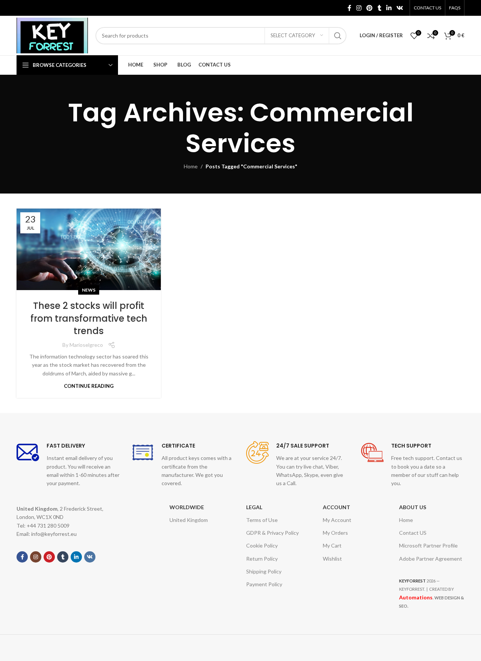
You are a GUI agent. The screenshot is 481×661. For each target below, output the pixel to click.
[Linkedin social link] (389, 8)
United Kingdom (188, 520)
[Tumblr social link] (379, 8)
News (88, 290)
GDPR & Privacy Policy (272, 532)
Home (191, 166)
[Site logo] (52, 35)
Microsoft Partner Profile (428, 545)
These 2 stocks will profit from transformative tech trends (88, 318)
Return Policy (262, 558)
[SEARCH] (337, 35)
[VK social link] (400, 8)
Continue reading (88, 386)
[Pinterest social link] (369, 8)
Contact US (413, 532)
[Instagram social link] (359, 8)
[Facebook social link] (349, 8)
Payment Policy (264, 584)
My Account (337, 520)
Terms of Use (262, 520)
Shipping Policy (263, 571)
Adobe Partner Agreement (430, 558)
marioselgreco (86, 345)
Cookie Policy (262, 545)
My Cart (332, 545)
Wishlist (332, 558)
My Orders (335, 532)
